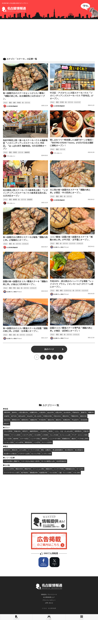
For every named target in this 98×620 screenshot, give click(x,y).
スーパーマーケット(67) (11, 472)
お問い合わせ (49, 603)
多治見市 (29, 199)
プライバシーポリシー (49, 600)
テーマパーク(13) (33, 450)
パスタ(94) (37, 435)
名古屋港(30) (69, 450)
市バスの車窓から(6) (48, 461)
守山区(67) (75, 420)
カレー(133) (8, 438)
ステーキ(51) (24, 438)
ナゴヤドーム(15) (24, 453)
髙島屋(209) (34, 472)
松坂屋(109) (43, 472)
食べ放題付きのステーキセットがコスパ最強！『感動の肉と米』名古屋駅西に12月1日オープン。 (24, 96)
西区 (61, 196)
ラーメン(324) (15, 435)
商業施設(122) (70, 469)
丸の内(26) (67, 412)
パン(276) (37, 442)
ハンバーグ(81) (35, 438)
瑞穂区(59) (33, 420)
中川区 (62, 102)
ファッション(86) (38, 469)
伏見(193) (58, 412)
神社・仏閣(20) (46, 450)
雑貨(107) (49, 469)
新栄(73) (84, 412)
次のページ (49, 349)
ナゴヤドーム (67, 290)
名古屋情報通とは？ (49, 597)
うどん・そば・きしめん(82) (63, 431)
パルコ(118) (53, 472)
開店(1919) (19, 469)
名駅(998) (7, 412)
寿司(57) (25, 431)
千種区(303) (74, 416)
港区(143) (51, 420)
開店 (10, 102)
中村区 (19, 102)
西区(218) (83, 416)
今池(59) (6, 416)
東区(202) (66, 416)
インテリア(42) (59, 469)
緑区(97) (6, 423)
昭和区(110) (16, 420)
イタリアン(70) (27, 435)
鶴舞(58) (91, 412)
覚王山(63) (21, 416)
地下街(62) (24, 472)
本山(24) (30, 416)
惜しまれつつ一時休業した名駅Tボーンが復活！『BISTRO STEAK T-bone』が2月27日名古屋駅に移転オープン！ (72, 143)
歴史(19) (14, 450)
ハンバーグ (77, 102)
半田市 (15, 152)
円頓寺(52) (75, 412)
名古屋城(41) (79, 450)
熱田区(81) (25, 420)
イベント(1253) (9, 469)
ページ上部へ (49, 619)
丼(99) (51, 431)
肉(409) (15, 438)
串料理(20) (78, 431)
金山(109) (50, 412)
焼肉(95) (44, 438)
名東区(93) (66, 420)
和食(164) (17, 431)
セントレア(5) (35, 453)
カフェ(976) (19, 442)
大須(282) (42, 412)
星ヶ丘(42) (37, 416)
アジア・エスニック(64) (80, 435)
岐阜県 (15, 199)
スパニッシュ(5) (65, 435)
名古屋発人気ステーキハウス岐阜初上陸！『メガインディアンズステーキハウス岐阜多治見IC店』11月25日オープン (25, 193)
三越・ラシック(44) (65, 472)
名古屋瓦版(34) (61, 461)
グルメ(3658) (8, 431)
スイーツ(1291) (47, 442)
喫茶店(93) (28, 442)
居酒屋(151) (66, 438)
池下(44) (14, 416)
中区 (14, 288)
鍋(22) (74, 438)
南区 (61, 334)
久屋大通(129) (23, 412)
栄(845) (14, 412)
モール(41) (79, 469)
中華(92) (6, 435)
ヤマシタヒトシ (10, 156)
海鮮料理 (27, 152)
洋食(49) (86, 431)
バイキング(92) (9, 442)
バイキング (25, 243)
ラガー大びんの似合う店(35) (30, 461)
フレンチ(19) (54, 435)
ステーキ (27, 102)
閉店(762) (28, 469)
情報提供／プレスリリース (49, 594)
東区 (61, 290)
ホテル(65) (22, 450)
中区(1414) (57, 416)
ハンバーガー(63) (54, 438)
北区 (14, 334)
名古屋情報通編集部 (12, 106)
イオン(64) (76, 472)
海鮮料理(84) (34, 431)
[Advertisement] (49, 38)
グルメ (5, 102)
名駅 (14, 102)
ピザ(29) (45, 435)
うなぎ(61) (43, 431)
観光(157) (7, 450)
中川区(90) (42, 420)
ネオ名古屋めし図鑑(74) (11, 461)
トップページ (16, 619)
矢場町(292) (33, 412)
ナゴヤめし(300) (83, 438)
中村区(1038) (47, 416)
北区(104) (7, 420)
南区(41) (58, 420)
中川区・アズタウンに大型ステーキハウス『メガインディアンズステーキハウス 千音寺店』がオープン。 (71, 96)
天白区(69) (84, 420)
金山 (18, 288)
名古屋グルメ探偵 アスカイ (61, 247)
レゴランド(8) (46, 453)
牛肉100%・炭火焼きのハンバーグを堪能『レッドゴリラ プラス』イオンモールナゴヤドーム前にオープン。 (72, 284)
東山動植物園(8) (58, 450)
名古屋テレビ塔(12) (10, 453)
